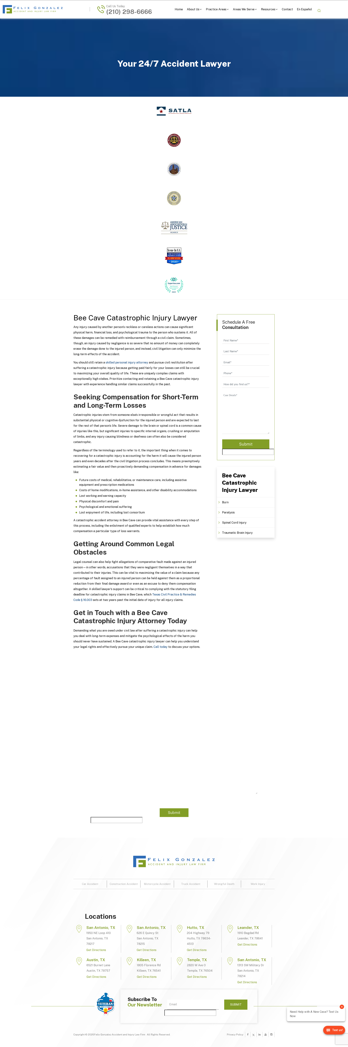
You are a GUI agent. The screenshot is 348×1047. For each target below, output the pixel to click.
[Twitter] (253, 1034)
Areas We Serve (243, 9)
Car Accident (90, 883)
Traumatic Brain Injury (237, 532)
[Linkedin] (259, 1034)
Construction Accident (124, 883)
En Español (304, 9)
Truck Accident (190, 883)
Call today (160, 647)
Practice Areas (216, 9)
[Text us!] (334, 1031)
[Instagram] (271, 1034)
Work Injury (258, 883)
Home (179, 9)
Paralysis (228, 512)
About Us (193, 9)
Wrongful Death (224, 883)
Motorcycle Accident (157, 883)
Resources (268, 9)
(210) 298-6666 (129, 12)
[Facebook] (247, 1034)
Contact (287, 9)
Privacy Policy (235, 1034)
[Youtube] (265, 1034)
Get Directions (96, 950)
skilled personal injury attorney (127, 362)
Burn (225, 502)
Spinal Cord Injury (234, 522)
